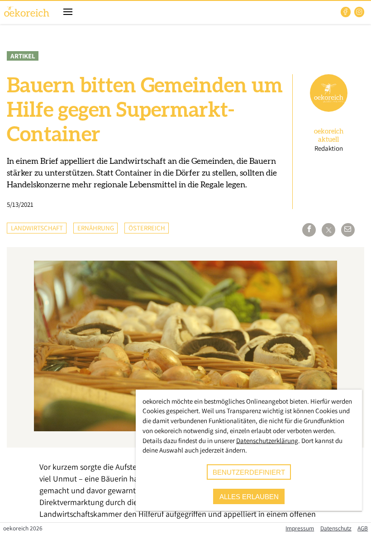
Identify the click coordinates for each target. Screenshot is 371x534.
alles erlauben (249, 497)
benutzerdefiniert (249, 472)
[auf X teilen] (328, 230)
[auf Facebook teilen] (309, 230)
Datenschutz (336, 528)
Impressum (299, 528)
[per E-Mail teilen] (348, 230)
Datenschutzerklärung (267, 440)
